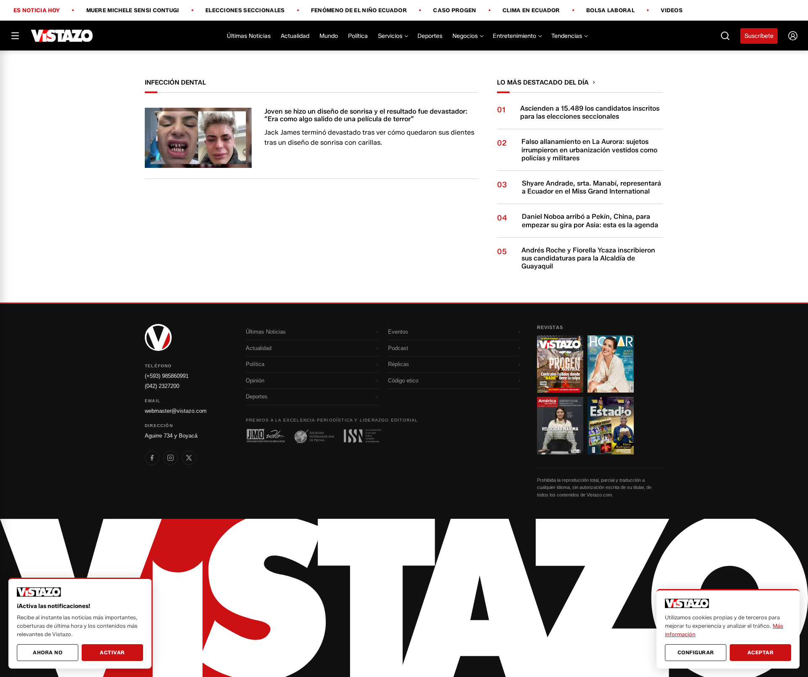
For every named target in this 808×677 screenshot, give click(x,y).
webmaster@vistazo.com (176, 411)
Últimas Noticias (249, 36)
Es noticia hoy (36, 10)
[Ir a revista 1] (560, 364)
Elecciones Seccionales (245, 10)
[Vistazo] (62, 35)
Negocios (465, 36)
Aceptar (760, 652)
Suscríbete (758, 36)
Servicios (390, 36)
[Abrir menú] (15, 36)
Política (358, 36)
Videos (672, 10)
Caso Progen (454, 10)
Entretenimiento (514, 36)
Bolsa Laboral (610, 10)
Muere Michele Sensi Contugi (132, 10)
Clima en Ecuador (531, 10)
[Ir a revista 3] (560, 425)
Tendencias (566, 36)
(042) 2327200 (162, 386)
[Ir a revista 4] (610, 425)
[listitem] (152, 458)
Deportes (429, 36)
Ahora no (47, 652)
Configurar (696, 652)
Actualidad (295, 36)
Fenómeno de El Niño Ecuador (359, 10)
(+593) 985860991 (167, 376)
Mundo (328, 36)
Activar (112, 652)
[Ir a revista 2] (610, 364)
